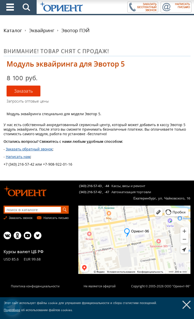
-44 (107, 186)
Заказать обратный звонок (29, 149)
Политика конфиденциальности (35, 286)
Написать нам (18, 156)
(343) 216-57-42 (90, 192)
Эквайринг (41, 30)
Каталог (13, 30)
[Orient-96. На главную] (81, 7)
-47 (107, 192)
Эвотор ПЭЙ (75, 30)
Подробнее (12, 310)
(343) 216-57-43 (90, 186)
